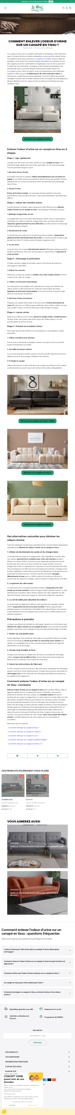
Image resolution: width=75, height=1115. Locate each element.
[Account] (66, 8)
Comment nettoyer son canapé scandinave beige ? (27, 740)
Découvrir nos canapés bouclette (37, 524)
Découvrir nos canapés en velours (37, 473)
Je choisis (12, 1105)
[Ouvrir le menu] (5, 8)
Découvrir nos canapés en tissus (38, 139)
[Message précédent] (1, 1)
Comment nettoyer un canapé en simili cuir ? (25, 744)
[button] (4, 1111)
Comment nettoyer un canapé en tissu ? (23, 728)
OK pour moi (33, 1105)
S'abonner (37, 1043)
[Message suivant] (73, 1)
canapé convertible (43, 59)
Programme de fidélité (54, 1017)
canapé (12, 71)
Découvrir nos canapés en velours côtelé (37, 421)
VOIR (68, 1)
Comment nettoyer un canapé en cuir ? (23, 736)
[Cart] (69, 8)
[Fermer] (71, 1)
